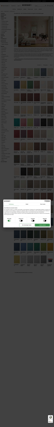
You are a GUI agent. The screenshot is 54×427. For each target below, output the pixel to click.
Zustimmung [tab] (11, 204)
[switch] (21, 221)
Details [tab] (27, 204)
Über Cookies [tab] (42, 204)
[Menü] (52, 415)
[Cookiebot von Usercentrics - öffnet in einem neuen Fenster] (45, 201)
